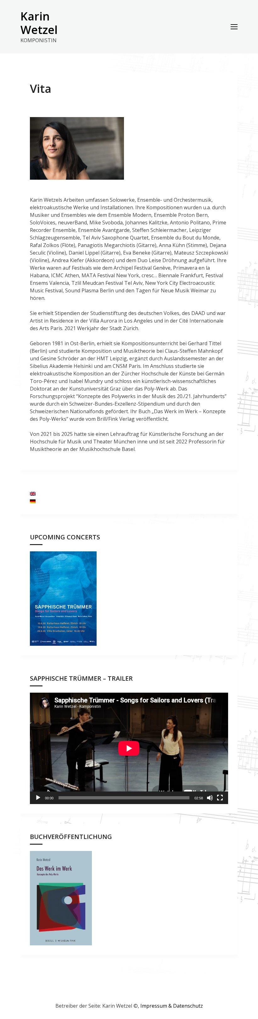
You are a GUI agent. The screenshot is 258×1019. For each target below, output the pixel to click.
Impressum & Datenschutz (171, 1005)
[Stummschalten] (210, 798)
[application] (129, 748)
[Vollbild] (220, 798)
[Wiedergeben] (38, 798)
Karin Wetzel (39, 22)
